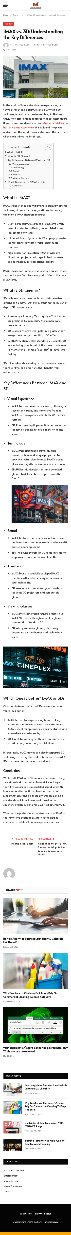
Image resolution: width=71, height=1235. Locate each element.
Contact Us (26, 1213)
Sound (16, 171)
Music (6, 1191)
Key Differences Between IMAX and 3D (29, 160)
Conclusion (17, 185)
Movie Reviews (11, 1181)
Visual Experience (20, 163)
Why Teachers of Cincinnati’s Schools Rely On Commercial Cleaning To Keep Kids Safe (30, 994)
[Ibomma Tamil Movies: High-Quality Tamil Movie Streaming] (12, 1145)
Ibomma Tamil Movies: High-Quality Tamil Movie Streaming (44, 1142)
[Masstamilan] (35, 5)
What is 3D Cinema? (19, 156)
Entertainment (10, 1175)
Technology (18, 167)
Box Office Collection (14, 1170)
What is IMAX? (15, 152)
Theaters (17, 174)
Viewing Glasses (21, 178)
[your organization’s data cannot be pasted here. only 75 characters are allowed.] (35, 1025)
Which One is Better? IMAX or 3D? (26, 181)
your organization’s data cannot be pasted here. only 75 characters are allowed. (35, 1049)
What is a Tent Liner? (22, 843)
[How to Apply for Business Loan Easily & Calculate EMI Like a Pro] (35, 916)
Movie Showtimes (12, 1186)
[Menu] (5, 5)
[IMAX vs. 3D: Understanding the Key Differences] (35, 77)
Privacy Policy (43, 1213)
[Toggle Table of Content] (46, 147)
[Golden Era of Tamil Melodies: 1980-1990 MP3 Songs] (12, 1127)
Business (9, 24)
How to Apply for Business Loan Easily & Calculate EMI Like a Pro (33, 940)
